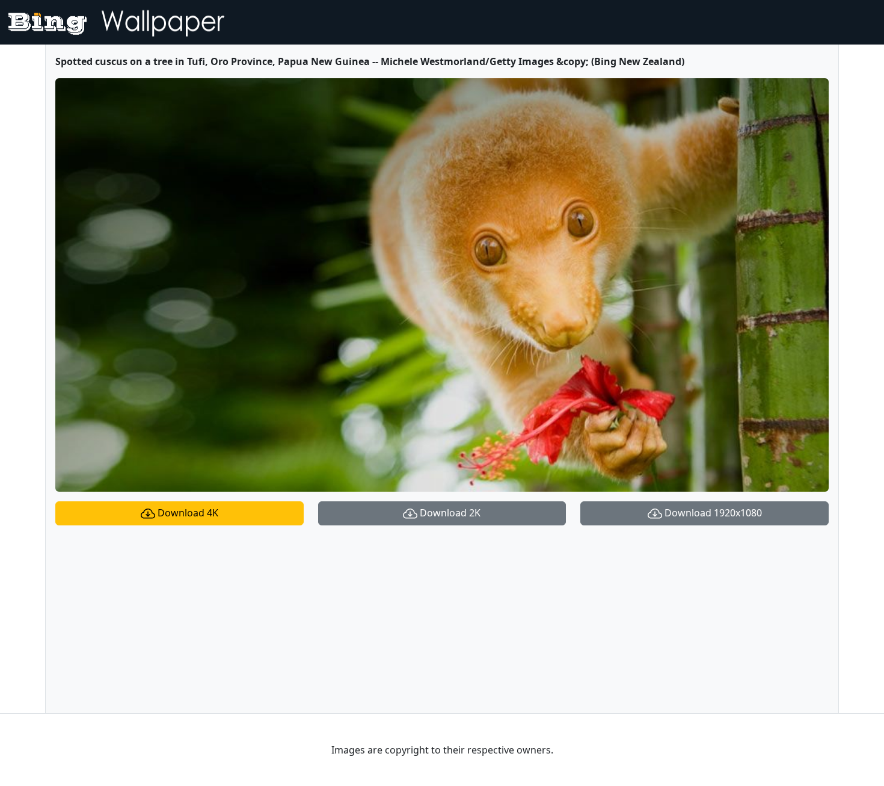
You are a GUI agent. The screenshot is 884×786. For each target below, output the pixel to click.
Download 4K (186, 512)
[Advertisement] (442, 619)
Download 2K (448, 512)
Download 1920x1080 (712, 512)
